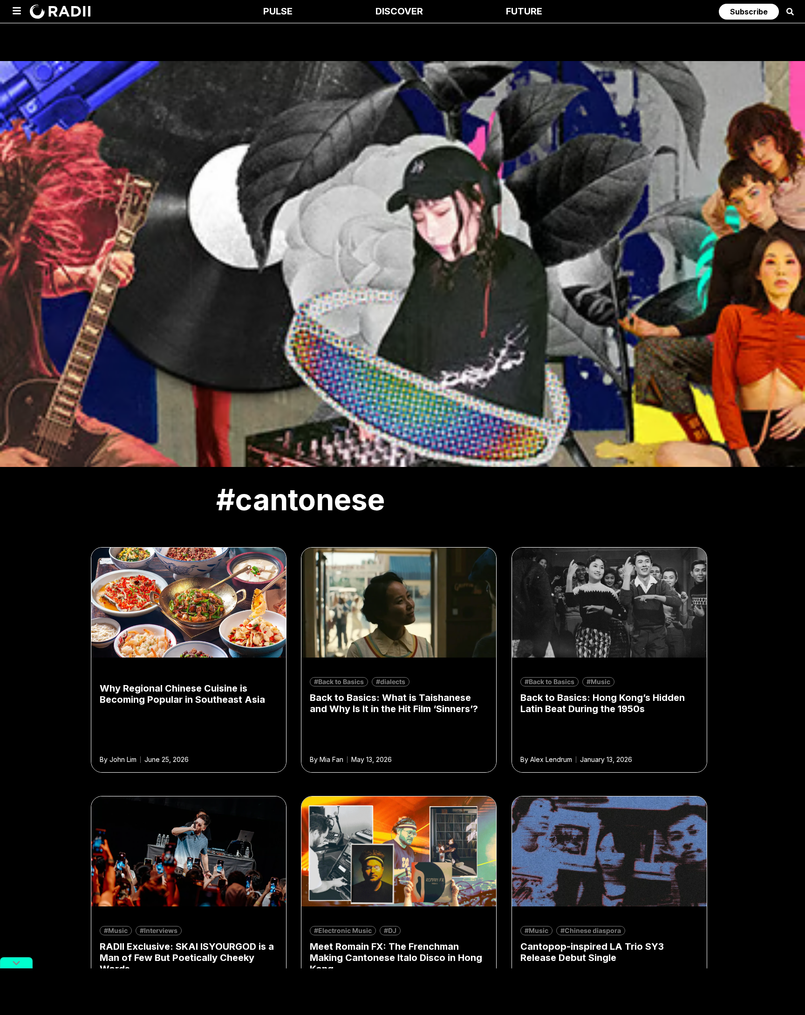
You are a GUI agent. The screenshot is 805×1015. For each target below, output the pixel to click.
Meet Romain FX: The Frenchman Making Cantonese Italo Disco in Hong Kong (396, 957)
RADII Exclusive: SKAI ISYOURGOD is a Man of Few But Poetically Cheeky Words (187, 957)
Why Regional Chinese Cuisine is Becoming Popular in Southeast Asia (182, 694)
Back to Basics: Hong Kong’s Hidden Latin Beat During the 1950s (602, 703)
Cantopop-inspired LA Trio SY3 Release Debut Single (592, 952)
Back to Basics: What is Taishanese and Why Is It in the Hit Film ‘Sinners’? (394, 703)
